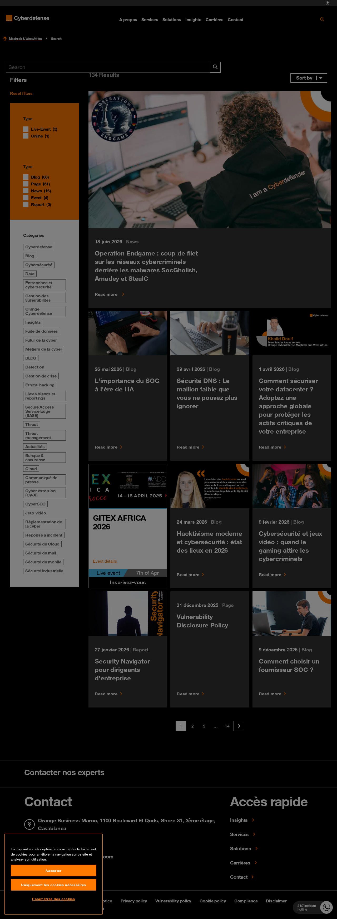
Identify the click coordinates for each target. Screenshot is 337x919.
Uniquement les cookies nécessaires (53, 885)
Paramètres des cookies (53, 899)
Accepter (53, 870)
